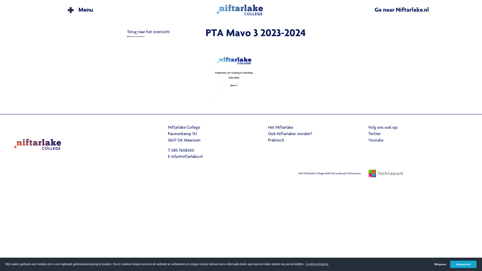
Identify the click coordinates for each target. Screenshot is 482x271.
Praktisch (276, 141)
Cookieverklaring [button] (317, 264)
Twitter (374, 134)
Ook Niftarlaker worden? (290, 134)
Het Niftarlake (280, 128)
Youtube (375, 141)
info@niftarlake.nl (187, 157)
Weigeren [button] (440, 264)
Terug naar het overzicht (148, 32)
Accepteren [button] (463, 264)
